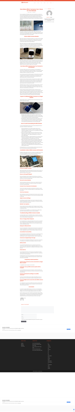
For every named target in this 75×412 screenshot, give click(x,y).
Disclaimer (44, 0)
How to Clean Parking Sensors (36, 343)
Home (31, 0)
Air (48, 343)
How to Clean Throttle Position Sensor (37, 350)
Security (49, 358)
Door (41, 2)
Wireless (49, 368)
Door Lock (49, 349)
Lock (47, 2)
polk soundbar (50, 355)
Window (51, 2)
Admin (30, 12)
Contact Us (34, 0)
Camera (35, 2)
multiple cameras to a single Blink (26, 99)
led (48, 353)
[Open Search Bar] (53, 3)
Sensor (38, 2)
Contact (22, 343)
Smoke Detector (50, 362)
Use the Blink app (22, 200)
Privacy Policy (40, 0)
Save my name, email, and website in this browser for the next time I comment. (32, 319)
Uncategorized (50, 364)
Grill (48, 350)
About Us (37, 0)
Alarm (48, 344)
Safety (44, 2)
